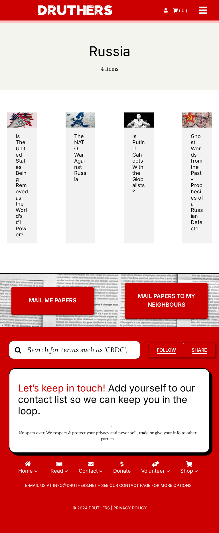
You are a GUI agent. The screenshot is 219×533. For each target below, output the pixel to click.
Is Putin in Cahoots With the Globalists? (138, 163)
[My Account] (166, 10)
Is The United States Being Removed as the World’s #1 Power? (22, 185)
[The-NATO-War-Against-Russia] (81, 115)
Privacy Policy (130, 507)
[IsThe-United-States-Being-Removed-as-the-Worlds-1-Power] (22, 115)
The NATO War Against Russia (80, 157)
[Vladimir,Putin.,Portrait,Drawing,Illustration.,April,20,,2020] (139, 115)
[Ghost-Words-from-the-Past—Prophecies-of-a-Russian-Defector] (197, 115)
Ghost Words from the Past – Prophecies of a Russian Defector (197, 182)
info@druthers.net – (76, 485)
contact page (134, 485)
